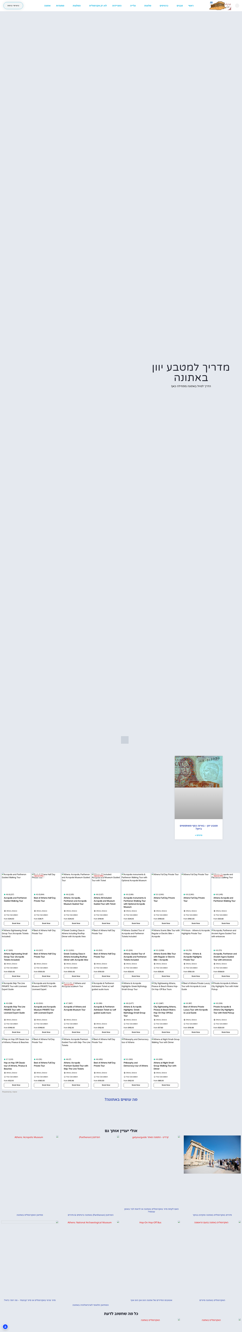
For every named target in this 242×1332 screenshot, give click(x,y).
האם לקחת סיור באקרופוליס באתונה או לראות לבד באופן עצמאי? (151, 1210)
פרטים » (198, 835)
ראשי (191, 5)
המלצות (77, 5)
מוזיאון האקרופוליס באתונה (30, 1214)
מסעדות (60, 5)
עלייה (133, 5)
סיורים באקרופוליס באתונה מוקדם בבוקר (212, 1214)
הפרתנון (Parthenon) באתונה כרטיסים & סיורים (90, 1214)
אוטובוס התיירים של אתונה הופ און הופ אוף (151, 1300)
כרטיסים (164, 5)
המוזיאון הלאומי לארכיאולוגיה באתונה (90, 1304)
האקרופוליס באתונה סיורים (212, 1300)
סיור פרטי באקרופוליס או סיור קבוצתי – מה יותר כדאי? (30, 1300)
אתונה (47, 5)
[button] (237, 6)
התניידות (117, 5)
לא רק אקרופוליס (98, 5)
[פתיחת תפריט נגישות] (5, 1326)
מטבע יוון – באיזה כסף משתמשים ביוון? (199, 827)
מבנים (180, 5)
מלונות (147, 5)
